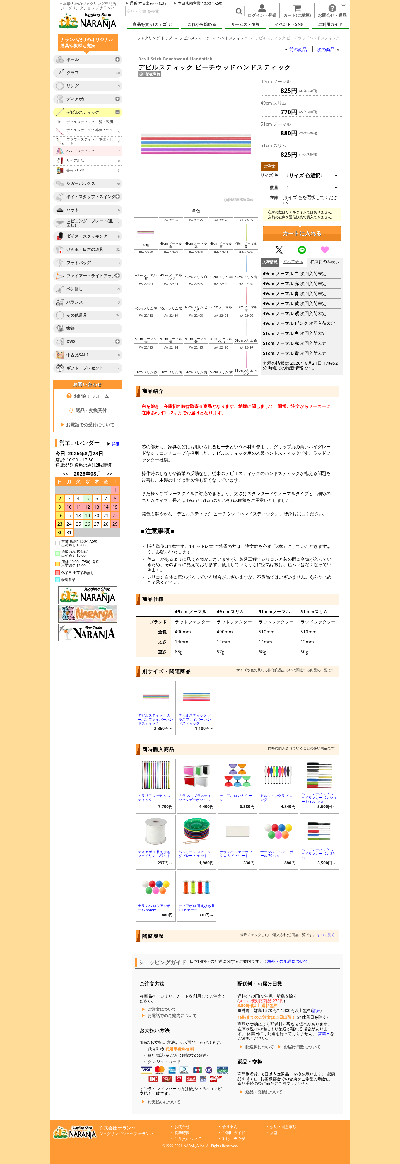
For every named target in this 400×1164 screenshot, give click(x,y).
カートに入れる (302, 233)
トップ (154, 37)
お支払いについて (164, 1102)
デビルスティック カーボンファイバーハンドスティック (155, 719)
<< (65, 473)
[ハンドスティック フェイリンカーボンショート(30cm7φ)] (319, 774)
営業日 (324, 1033)
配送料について (259, 1046)
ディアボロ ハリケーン (236, 797)
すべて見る (326, 934)
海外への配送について (287, 961)
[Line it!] (302, 252)
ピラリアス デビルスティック (154, 797)
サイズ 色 (269, 175)
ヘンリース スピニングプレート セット (195, 853)
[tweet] (279, 252)
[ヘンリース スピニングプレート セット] (196, 830)
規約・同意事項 (283, 1127)
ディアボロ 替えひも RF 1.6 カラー (196, 907)
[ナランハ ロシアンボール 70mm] (278, 830)
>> (109, 473)
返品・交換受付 (91, 410)
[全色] (196, 201)
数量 (274, 187)
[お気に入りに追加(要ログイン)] (324, 252)
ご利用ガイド (233, 1133)
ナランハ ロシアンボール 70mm (276, 853)
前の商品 (298, 49)
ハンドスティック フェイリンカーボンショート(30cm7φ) (318, 797)
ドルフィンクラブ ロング (276, 797)
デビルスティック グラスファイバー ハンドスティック (195, 719)
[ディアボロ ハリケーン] (237, 774)
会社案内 (229, 1127)
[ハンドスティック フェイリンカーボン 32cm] (319, 830)
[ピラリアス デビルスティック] (156, 774)
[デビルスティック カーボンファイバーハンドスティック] (156, 696)
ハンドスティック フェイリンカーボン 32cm (318, 853)
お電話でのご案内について (172, 1015)
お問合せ (182, 1127)
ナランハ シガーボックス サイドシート (236, 853)
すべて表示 (293, 262)
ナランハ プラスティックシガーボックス (195, 797)
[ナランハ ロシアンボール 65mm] (156, 886)
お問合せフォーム (91, 396)
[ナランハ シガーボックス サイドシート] (237, 830)
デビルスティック (195, 37)
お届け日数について (302, 1046)
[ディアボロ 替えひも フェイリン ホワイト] (156, 830)
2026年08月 (88, 473)
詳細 (116, 443)
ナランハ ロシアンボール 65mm (154, 907)
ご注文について (162, 1009)
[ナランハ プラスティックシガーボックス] (196, 774)
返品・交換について (263, 1092)
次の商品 (326, 49)
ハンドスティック (232, 37)
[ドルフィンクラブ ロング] (278, 774)
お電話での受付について (87, 424)
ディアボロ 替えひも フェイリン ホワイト (154, 853)
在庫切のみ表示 (324, 262)
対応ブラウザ (233, 1139)
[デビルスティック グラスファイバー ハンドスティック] (196, 696)
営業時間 (182, 1133)
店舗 (274, 1133)
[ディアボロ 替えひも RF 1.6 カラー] (196, 886)
